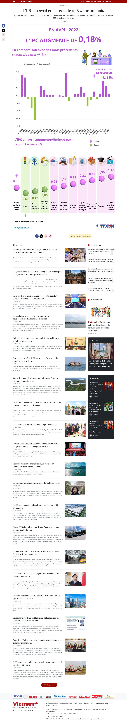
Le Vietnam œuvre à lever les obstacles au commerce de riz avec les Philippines (38, 663)
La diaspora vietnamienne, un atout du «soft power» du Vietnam (36, 484)
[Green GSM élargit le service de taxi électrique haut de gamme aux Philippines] (75, 533)
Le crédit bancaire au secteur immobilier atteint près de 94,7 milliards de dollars (37, 597)
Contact (54, 705)
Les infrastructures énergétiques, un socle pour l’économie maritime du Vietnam (33, 465)
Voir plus (19, 245)
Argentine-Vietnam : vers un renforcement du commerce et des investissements (37, 641)
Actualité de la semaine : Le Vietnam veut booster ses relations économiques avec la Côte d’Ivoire (96, 388)
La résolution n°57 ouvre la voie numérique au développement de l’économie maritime (32, 317)
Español (99, 1)
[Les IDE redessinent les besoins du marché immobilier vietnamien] (75, 510)
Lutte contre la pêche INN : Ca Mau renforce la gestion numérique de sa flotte (36, 359)
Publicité (48, 705)
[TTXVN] (18, 697)
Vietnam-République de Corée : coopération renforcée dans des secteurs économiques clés (36, 297)
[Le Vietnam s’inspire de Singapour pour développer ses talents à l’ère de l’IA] (75, 579)
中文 (104, 1)
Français (93, 1)
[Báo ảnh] (96, 697)
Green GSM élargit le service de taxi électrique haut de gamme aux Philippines (36, 528)
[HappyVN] (108, 697)
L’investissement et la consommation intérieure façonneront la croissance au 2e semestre (100, 280)
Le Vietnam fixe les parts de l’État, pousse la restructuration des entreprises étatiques (101, 251)
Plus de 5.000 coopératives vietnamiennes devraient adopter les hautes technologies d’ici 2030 (35, 445)
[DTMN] (84, 697)
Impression (3, 35)
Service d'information (102, 703)
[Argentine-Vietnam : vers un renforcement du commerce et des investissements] (75, 645)
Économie (63, 6)
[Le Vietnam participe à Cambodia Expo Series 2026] (75, 430)
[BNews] (41, 697)
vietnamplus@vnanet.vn (56, 716)
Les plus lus (96, 245)
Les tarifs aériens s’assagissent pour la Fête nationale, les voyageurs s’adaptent (100, 270)
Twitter (3, 30)
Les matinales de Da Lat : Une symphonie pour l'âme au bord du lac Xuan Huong (101, 363)
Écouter (95, 396)
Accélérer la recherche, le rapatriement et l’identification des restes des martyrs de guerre (37, 404)
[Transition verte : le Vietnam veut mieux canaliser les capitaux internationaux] (75, 384)
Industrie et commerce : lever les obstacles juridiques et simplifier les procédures (37, 339)
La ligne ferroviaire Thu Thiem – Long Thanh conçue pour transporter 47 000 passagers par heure (37, 273)
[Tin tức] (33, 697)
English (88, 1)
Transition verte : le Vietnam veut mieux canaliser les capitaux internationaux (35, 379)
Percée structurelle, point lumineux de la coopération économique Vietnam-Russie (35, 619)
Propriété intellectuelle (52, 703)
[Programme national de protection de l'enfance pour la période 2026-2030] (101, 311)
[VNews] (25, 697)
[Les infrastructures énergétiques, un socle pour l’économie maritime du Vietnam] (75, 469)
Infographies (96, 300)
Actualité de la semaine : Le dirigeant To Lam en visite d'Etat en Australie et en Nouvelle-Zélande (95, 427)
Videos (95, 340)
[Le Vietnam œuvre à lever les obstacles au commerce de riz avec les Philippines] (75, 668)
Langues (86, 703)
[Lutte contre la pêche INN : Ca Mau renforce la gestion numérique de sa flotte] (75, 364)
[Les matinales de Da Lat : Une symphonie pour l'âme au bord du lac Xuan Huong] (101, 351)
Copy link (3, 39)
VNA (92, 703)
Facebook (3, 26)
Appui (80, 703)
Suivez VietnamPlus (75, 236)
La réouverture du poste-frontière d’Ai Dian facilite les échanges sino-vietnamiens (36, 552)
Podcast (96, 379)
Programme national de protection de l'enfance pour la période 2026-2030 (99, 326)
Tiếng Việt (82, 1)
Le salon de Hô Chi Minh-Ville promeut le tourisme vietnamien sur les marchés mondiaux (35, 251)
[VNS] (60, 697)
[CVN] (72, 697)
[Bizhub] (48, 697)
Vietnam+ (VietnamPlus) (26, 1)
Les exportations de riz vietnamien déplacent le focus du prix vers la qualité (100, 289)
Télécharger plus (49, 685)
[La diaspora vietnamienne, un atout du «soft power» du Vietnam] (75, 488)
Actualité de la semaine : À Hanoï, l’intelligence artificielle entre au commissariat (95, 407)
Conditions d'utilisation (66, 703)
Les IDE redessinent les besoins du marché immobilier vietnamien (36, 506)
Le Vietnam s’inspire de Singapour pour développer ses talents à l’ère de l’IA (36, 575)
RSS (75, 703)
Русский (108, 1)
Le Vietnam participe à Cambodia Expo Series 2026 (35, 424)
